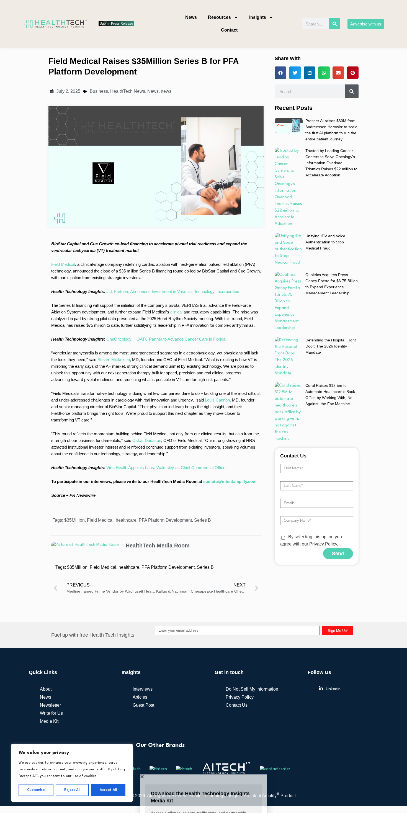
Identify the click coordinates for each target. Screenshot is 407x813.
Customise (36, 790)
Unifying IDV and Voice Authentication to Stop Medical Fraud (325, 203)
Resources (219, 17)
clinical (177, 273)
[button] (203, 776)
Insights (257, 17)
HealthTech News (127, 52)
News (191, 17)
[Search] (334, 23)
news (166, 52)
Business (99, 52)
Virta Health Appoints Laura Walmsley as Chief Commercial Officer (166, 428)
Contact (229, 30)
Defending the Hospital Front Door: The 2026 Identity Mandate (330, 307)
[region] (72, 773)
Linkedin (333, 650)
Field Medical (63, 225)
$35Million (74, 481)
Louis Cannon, (218, 361)
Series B (202, 481)
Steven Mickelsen (113, 320)
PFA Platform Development (165, 481)
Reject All (72, 790)
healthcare (126, 481)
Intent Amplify (264, 756)
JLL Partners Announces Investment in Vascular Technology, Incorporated (172, 252)
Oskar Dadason (146, 401)
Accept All (108, 790)
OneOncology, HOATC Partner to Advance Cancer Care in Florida (165, 300)
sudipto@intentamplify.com (229, 442)
